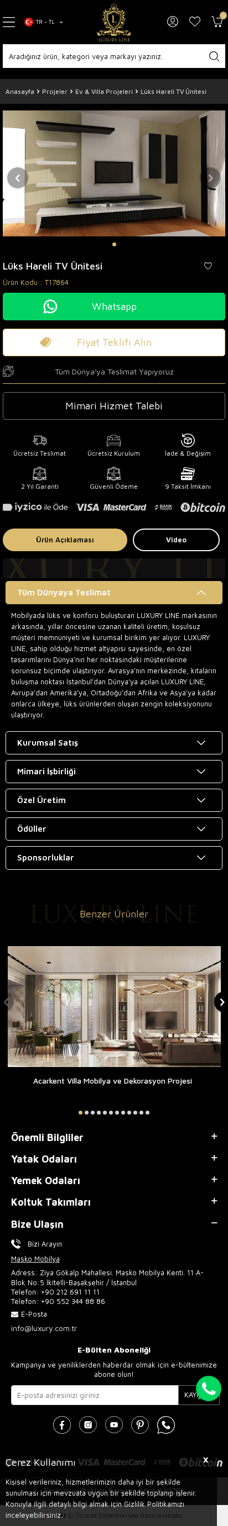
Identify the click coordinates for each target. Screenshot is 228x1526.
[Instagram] (88, 1425)
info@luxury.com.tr (44, 1328)
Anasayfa (20, 91)
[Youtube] (114, 1425)
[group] (114, 173)
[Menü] (9, 22)
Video (176, 539)
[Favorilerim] (194, 22)
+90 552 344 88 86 (73, 1301)
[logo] (114, 22)
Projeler (55, 91)
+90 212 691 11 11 (70, 1291)
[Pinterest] (140, 1425)
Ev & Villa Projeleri (104, 91)
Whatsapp (114, 306)
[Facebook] (62, 1425)
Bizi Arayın (45, 1243)
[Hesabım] (172, 22)
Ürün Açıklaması (65, 539)
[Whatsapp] (166, 1425)
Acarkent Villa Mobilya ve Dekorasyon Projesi (112, 1080)
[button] (114, 244)
